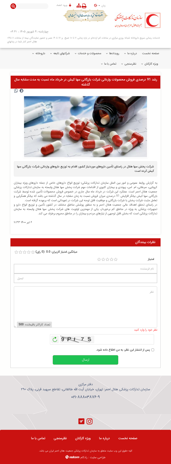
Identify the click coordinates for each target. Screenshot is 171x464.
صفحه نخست (127, 438)
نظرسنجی (60, 438)
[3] (107, 259)
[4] (111, 259)
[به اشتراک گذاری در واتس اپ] (16, 91)
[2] (103, 259)
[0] (16, 252)
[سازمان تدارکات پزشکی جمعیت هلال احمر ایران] (138, 20)
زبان (103, 6)
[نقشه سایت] (79, 6)
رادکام (83, 457)
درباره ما (104, 438)
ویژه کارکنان (83, 438)
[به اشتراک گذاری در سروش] (21, 91)
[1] (99, 259)
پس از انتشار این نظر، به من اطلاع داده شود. (123, 350)
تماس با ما (38, 438)
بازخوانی (55, 338)
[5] (116, 259)
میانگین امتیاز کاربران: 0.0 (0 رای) (56, 252)
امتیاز (151, 259)
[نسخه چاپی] (85, 6)
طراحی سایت (98, 457)
